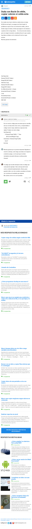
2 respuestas (7, 248)
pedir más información (10, 227)
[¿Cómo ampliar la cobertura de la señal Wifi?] (16, 449)
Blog (15, 519)
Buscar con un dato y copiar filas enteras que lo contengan (15, 364)
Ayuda (12, 519)
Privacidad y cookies (5, 520)
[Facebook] (11, 523)
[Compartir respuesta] (29, 181)
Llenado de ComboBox (8, 267)
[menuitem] (6, 18)
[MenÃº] (2, 2)
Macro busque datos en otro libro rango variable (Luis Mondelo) (14, 349)
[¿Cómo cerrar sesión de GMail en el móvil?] (16, 467)
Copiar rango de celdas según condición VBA (15, 237)
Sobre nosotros (7, 519)
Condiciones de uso (26, 519)
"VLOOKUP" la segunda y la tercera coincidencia (12, 254)
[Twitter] (8, 523)
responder (13, 225)
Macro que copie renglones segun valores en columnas (15, 399)
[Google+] (13, 523)
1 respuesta (6, 262)
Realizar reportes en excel (9, 414)
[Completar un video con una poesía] (16, 485)
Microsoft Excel (5, 8)
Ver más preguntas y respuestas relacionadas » (16, 430)
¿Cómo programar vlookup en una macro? (14, 281)
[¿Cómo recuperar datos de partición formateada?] (16, 503)
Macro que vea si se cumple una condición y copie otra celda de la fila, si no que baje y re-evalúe (15, 298)
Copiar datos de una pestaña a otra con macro (13, 382)
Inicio (2, 519)
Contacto (19, 519)
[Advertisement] (16, 57)
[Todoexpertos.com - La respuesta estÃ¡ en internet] (9, 2)
